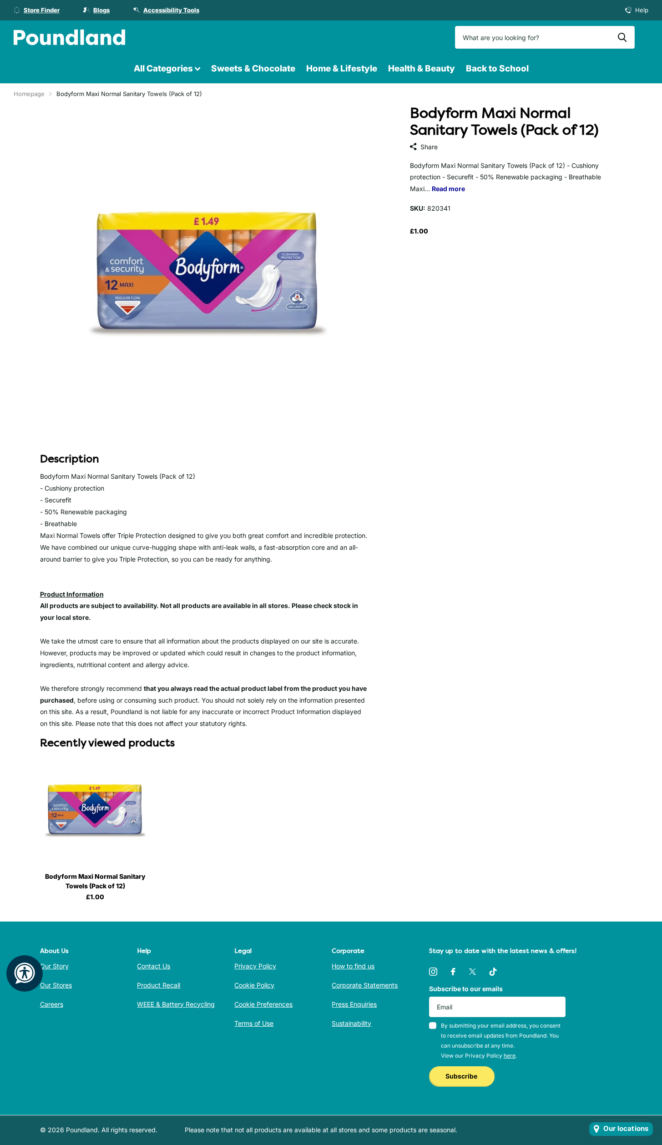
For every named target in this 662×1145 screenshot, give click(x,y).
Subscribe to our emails (466, 989)
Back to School (497, 68)
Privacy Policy (255, 966)
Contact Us (153, 966)
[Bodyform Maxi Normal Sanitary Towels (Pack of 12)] (95, 810)
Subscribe (462, 1076)
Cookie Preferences (263, 1004)
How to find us (353, 966)
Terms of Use (253, 1023)
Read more (448, 189)
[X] (472, 971)
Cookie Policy (254, 985)
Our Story (54, 966)
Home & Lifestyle (341, 68)
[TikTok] (493, 972)
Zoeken (622, 37)
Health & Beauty (421, 68)
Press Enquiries (354, 1004)
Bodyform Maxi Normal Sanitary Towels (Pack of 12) (95, 881)
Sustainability (351, 1023)
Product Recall (158, 985)
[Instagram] (433, 972)
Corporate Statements (365, 985)
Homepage (29, 93)
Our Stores (56, 985)
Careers (51, 1004)
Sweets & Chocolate (253, 68)
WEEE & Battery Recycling (176, 1004)
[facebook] (453, 971)
